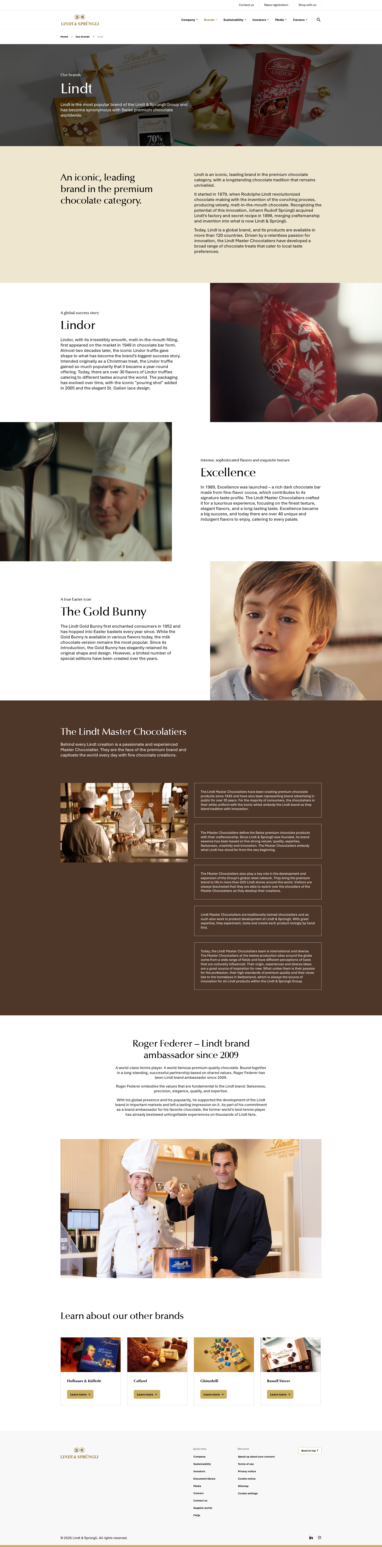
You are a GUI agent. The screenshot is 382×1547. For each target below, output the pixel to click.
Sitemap (243, 1486)
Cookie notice (247, 1478)
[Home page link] (82, 19)
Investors (259, 20)
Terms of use (246, 1464)
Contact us (200, 1500)
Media (279, 20)
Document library (204, 1478)
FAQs (196, 1515)
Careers (299, 20)
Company (188, 20)
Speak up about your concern (256, 1456)
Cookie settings (248, 1493)
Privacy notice (247, 1471)
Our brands (83, 36)
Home (64, 36)
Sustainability (233, 20)
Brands (209, 20)
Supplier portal (202, 1508)
